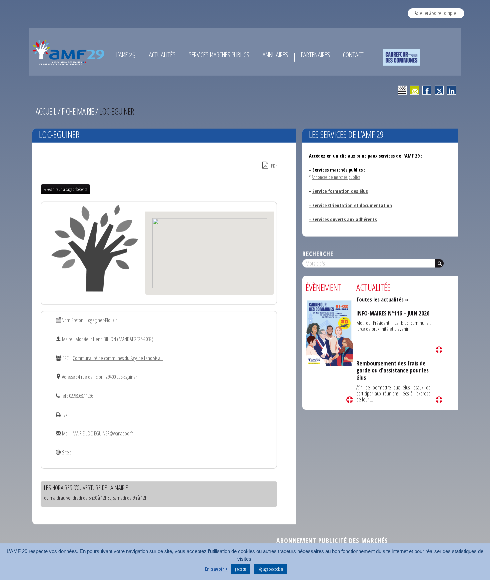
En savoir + (216, 568)
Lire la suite (349, 399)
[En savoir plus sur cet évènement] (329, 332)
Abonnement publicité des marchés (332, 540)
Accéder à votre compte (435, 13)
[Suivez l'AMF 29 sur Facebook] (427, 90)
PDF (273, 165)
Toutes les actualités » (382, 299)
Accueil (46, 111)
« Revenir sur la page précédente (65, 189)
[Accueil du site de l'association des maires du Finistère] (69, 52)
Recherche (317, 253)
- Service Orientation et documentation (350, 205)
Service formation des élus (340, 191)
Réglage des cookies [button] (270, 569)
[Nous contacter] (414, 90)
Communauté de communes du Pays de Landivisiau (118, 358)
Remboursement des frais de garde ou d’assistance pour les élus (392, 370)
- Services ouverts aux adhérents (343, 219)
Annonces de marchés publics (336, 177)
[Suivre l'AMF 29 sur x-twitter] (439, 90)
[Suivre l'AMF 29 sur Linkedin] (451, 90)
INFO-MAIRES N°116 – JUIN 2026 (392, 313)
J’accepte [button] (240, 569)
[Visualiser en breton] (402, 90)
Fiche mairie (78, 111)
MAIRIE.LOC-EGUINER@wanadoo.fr (103, 433)
